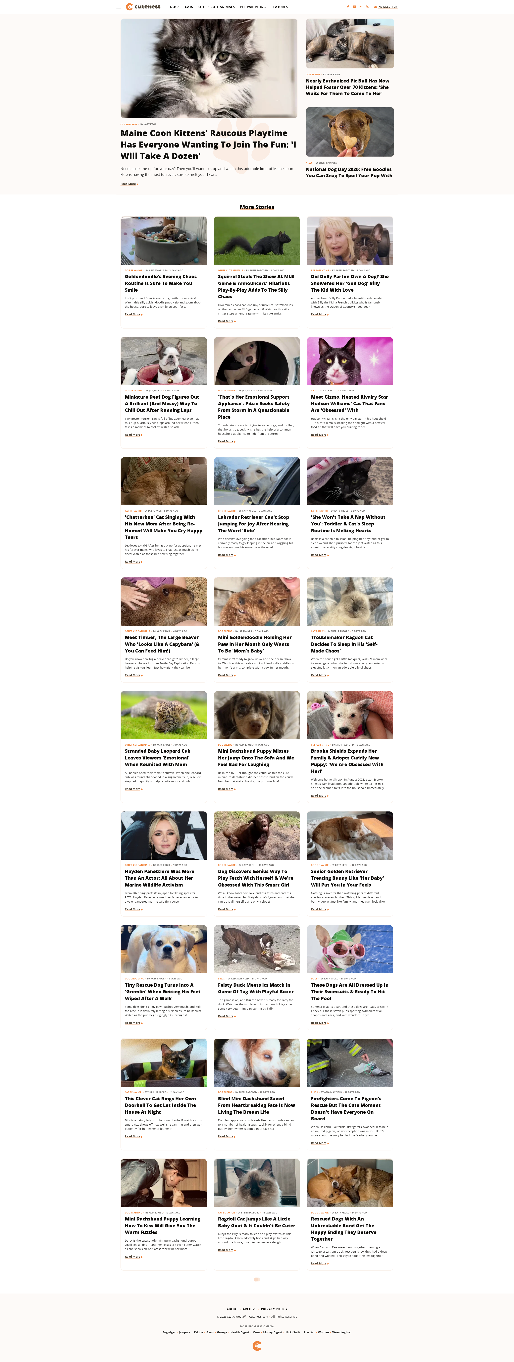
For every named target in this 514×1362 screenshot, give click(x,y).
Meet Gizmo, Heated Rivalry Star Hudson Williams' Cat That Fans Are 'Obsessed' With (349, 403)
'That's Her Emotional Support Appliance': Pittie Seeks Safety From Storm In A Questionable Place (254, 407)
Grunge (222, 1332)
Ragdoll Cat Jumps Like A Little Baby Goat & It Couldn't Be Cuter (256, 1222)
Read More (128, 184)
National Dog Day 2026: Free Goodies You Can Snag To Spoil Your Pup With (349, 172)
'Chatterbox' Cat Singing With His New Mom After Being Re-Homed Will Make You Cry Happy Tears (163, 527)
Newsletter (387, 7)
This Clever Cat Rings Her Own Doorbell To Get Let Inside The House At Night (160, 1105)
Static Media (235, 1316)
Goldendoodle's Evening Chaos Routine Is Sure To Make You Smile (161, 283)
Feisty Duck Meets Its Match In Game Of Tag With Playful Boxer (256, 988)
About (232, 1309)
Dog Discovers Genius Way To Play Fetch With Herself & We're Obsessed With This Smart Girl (255, 878)
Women (323, 1332)
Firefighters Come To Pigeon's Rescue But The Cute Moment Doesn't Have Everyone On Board (346, 1108)
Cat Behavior (128, 124)
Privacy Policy (274, 1309)
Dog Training (133, 1212)
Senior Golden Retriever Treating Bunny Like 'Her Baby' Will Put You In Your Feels (347, 878)
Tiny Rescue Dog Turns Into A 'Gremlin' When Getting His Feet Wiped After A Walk (163, 992)
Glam (210, 1332)
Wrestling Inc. (341, 1332)
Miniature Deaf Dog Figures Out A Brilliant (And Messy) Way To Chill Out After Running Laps (162, 403)
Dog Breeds (313, 74)
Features (279, 7)
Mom (256, 1332)
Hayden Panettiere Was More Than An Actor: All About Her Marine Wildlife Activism (159, 878)
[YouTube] (354, 7)
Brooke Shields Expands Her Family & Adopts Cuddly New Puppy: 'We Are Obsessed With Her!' (347, 761)
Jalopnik (184, 1332)
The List (309, 1332)
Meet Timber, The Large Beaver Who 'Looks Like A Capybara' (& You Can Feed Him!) (162, 644)
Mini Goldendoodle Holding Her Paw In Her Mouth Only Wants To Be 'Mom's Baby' (255, 644)
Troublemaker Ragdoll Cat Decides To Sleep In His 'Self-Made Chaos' (344, 644)
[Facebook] (348, 7)
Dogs (174, 7)
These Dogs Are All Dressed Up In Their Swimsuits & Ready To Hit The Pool (350, 992)
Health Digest (239, 1332)
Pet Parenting (253, 7)
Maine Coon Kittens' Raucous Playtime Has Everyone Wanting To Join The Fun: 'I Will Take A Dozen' (208, 144)
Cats (189, 7)
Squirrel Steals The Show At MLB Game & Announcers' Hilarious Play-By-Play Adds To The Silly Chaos (256, 286)
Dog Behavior (134, 270)
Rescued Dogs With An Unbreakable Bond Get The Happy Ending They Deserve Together (343, 1228)
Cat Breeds (317, 631)
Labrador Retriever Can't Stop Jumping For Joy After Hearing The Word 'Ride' (253, 524)
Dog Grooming (134, 978)
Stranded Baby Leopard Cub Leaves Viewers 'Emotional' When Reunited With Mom (158, 758)
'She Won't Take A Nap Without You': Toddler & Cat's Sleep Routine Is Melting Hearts (348, 524)
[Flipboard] (360, 7)
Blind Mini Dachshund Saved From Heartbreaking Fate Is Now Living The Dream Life (256, 1105)
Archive (250, 1309)
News (309, 162)
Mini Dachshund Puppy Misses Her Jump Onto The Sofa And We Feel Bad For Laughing (256, 758)
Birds (221, 978)
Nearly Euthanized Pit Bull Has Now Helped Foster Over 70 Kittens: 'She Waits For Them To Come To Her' (348, 87)
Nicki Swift (293, 1332)
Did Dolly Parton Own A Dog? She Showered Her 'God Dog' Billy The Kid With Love (350, 283)
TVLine (198, 1332)
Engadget (169, 1332)
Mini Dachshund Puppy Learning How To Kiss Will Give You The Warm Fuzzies (162, 1225)
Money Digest (272, 1332)
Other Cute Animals (216, 7)
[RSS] (367, 7)
